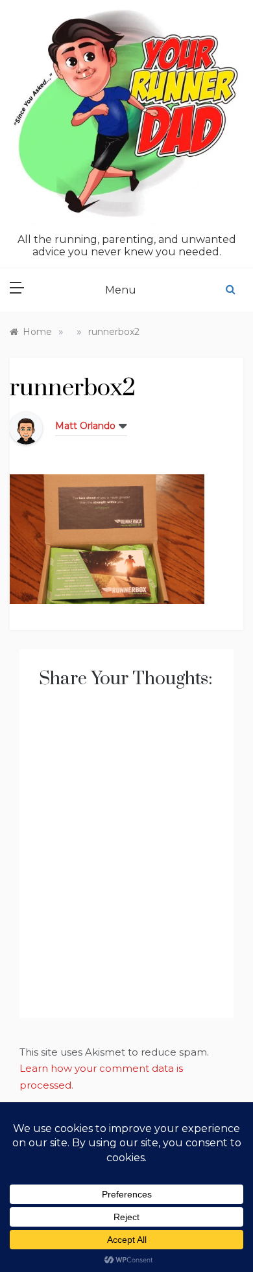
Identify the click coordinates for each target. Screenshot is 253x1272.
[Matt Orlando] (26, 427)
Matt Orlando (85, 426)
